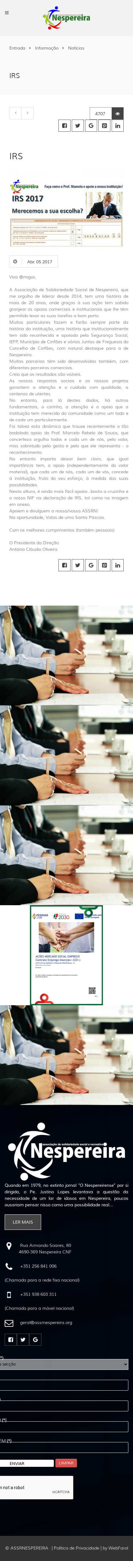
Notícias (76, 48)
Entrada (17, 48)
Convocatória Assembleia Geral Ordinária (51, 608)
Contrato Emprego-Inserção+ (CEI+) (45, 908)
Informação (46, 48)
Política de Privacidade (76, 1548)
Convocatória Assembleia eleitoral (43, 1008)
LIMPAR (66, 1463)
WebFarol (118, 1548)
